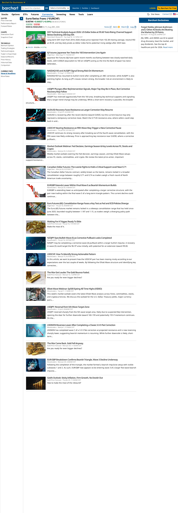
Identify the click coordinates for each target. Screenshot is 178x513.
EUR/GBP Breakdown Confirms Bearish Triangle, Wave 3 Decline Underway (82, 359)
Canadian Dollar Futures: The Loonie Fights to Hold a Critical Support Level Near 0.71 (86, 167)
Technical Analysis (7, 51)
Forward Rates (6, 26)
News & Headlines (8, 73)
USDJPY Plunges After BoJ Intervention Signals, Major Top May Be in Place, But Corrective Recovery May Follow (88, 90)
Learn (90, 14)
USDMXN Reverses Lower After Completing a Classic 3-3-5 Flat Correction (81, 325)
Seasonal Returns (7, 56)
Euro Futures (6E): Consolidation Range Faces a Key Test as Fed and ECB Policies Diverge (88, 203)
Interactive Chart (7, 34)
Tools (81, 14)
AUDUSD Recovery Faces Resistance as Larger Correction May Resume (80, 109)
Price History (5, 59)
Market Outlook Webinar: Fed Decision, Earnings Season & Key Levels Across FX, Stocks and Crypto (89, 147)
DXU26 (30, 47)
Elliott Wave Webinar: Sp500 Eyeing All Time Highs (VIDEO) (74, 288)
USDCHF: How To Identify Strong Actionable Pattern (71, 254)
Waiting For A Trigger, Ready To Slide (64, 221)
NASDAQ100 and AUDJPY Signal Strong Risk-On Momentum (75, 70)
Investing (61, 14)
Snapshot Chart (7, 37)
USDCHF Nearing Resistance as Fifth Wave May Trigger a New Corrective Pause (84, 128)
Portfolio (85, 8)
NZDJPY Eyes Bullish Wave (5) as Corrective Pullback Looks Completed (79, 238)
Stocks (4, 14)
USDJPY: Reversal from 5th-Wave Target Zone (68, 307)
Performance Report (8, 23)
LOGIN (152, 8)
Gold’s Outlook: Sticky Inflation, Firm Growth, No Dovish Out (75, 377)
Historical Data (6, 62)
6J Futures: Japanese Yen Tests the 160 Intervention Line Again (76, 52)
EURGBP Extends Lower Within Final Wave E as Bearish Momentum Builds (81, 185)
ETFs (25, 14)
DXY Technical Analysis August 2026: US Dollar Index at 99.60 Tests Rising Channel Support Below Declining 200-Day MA (89, 33)
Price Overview (6, 20)
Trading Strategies (7, 48)
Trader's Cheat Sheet (8, 54)
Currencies (47, 14)
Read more (168, 47)
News (72, 14)
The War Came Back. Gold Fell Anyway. (65, 343)
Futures (35, 14)
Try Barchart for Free (167, 8)
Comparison (5, 65)
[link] (133, 27)
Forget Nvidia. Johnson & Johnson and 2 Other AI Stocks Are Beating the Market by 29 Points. (157, 30)
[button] (175, 14)
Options (16, 14)
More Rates (5, 76)
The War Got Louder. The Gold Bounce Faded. (68, 272)
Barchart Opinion (7, 45)
